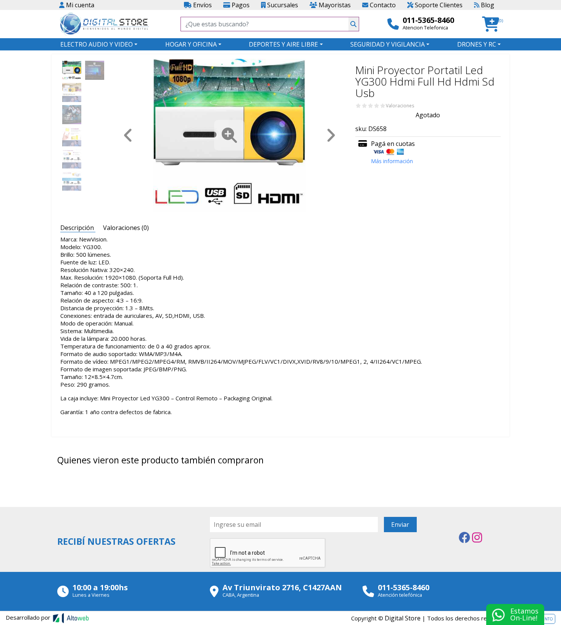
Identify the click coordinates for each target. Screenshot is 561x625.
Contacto (382, 5)
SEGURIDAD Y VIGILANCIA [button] (387, 44)
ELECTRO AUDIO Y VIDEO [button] (96, 44)
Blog (486, 5)
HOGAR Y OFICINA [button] (191, 44)
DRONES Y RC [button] (476, 44)
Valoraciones (400, 106)
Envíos (202, 5)
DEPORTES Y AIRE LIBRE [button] (283, 44)
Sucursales (282, 5)
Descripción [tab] (77, 227)
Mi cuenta (79, 5)
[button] (493, 24)
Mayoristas (334, 5)
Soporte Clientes (438, 5)
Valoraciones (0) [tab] (126, 227)
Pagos (240, 5)
